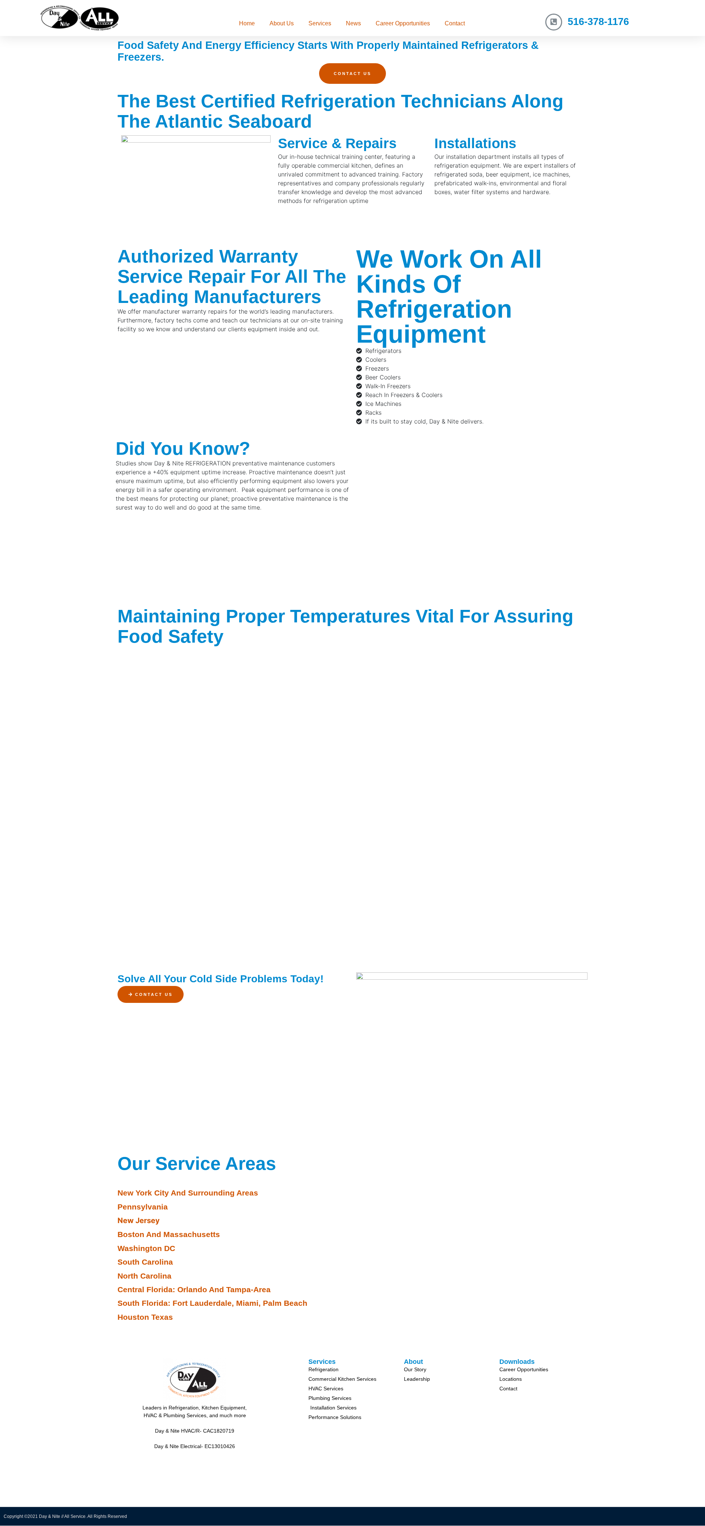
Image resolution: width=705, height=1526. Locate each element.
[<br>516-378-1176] (553, 22)
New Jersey (139, 1220)
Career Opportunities (403, 23)
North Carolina (144, 1276)
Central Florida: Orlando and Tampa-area (194, 1289)
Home (247, 23)
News (353, 23)
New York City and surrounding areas (188, 1193)
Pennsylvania (143, 1206)
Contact (455, 23)
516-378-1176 (598, 21)
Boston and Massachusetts (169, 1234)
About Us (282, 23)
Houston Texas (145, 1317)
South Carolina (145, 1262)
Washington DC (146, 1248)
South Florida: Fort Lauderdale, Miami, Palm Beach (212, 1303)
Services (319, 23)
